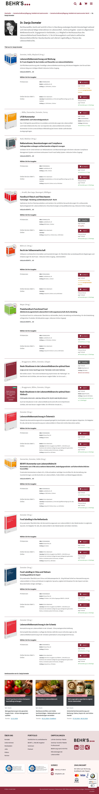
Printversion (24, 82)
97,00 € (85, 97)
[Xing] (87, 747)
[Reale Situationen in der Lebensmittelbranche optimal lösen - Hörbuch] (11, 394)
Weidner (27, 139)
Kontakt (7, 739)
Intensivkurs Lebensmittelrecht (47, 699)
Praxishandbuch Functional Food (34, 309)
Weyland (35, 54)
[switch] (93, 785)
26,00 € (85, 289)
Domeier (23, 54)
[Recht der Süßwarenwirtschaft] (11, 251)
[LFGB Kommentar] (11, 120)
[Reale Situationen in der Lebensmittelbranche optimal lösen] (11, 371)
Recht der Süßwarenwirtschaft (32, 250)
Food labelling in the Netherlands (34, 519)
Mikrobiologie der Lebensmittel (57, 753)
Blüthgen (47, 192)
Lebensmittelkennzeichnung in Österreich (37, 416)
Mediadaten (8, 746)
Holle (29, 54)
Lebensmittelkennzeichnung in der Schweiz (38, 624)
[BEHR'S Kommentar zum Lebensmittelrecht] (11, 463)
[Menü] (91, 3)
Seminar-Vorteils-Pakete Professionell (59, 744)
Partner (7, 755)
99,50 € (85, 275)
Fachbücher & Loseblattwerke (37, 739)
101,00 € (85, 500)
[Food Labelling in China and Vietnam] (11, 576)
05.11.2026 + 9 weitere (49, 718)
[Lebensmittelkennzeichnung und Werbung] (11, 59)
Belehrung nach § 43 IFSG (59, 749)
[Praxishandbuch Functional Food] (11, 309)
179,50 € (85, 113)
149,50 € (85, 82)
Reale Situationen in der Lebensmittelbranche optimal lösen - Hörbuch (45, 393)
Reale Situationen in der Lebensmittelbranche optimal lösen (45, 366)
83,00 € (85, 346)
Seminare (31, 746)
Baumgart (39, 192)
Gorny (45, 112)
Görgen (47, 362)
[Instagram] (82, 747)
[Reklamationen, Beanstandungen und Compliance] (11, 144)
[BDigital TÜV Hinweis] (15, 768)
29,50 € (85, 388)
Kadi (22, 139)
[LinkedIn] (76, 747)
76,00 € (85, 231)
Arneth (24, 192)
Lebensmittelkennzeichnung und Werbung (37, 59)
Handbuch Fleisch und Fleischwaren (35, 196)
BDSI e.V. (23, 246)
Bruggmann (26, 362)
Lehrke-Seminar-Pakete (58, 739)
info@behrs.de (59, 774)
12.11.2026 (14, 718)
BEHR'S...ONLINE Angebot (36, 743)
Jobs (6, 749)
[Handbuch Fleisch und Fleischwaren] (11, 197)
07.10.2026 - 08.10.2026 (80, 718)
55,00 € (85, 177)
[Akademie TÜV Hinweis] (38, 768)
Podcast (30, 749)
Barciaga (31, 192)
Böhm (34, 362)
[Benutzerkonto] (80, 3)
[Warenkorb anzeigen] (85, 3)
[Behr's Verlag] (18, 3)
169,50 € (85, 645)
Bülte (24, 112)
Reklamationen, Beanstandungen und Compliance (41, 143)
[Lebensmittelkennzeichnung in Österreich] (11, 421)
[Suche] (75, 3)
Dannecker (31, 112)
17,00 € (85, 444)
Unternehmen (9, 743)
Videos (7, 752)
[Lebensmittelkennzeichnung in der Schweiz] (11, 629)
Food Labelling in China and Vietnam (35, 572)
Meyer (22, 304)
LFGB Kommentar (27, 116)
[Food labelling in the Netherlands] (11, 523)
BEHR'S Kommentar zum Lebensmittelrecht (38, 463)
